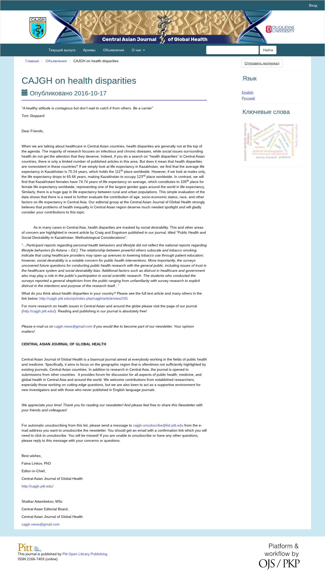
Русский (248, 98)
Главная (32, 61)
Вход (313, 5)
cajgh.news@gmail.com (41, 524)
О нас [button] (137, 50)
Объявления (113, 50)
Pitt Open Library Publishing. (85, 554)
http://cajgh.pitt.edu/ (39, 311)
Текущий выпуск (61, 50)
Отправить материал (262, 63)
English (247, 92)
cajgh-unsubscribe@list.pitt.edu (158, 425)
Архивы (89, 50)
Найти (268, 50)
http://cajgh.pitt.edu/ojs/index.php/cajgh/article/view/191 (83, 298)
